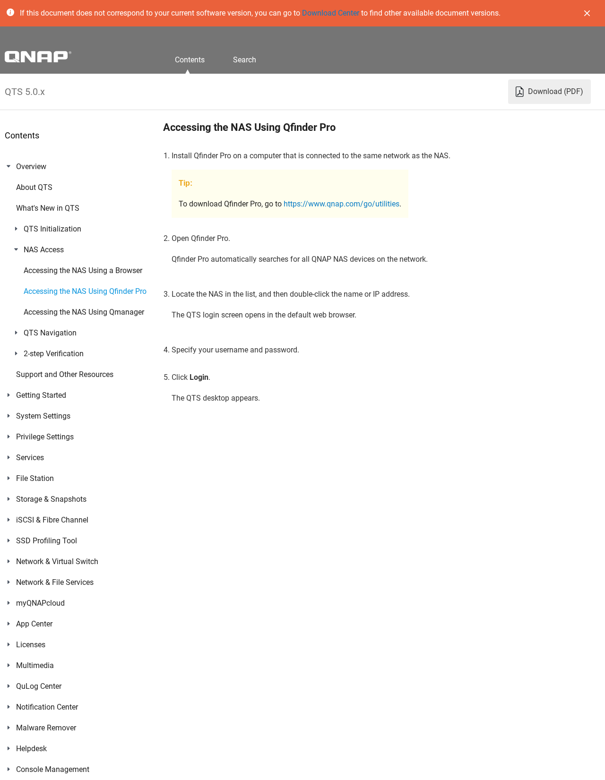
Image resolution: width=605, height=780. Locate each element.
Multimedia (35, 665)
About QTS (34, 187)
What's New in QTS (47, 208)
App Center (34, 623)
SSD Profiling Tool (46, 540)
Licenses (30, 644)
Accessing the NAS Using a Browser (83, 270)
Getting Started (41, 395)
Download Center (330, 13)
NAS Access (44, 249)
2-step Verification (54, 353)
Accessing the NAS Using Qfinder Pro (85, 291)
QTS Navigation (50, 332)
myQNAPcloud (40, 603)
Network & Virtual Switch (57, 561)
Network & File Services (55, 582)
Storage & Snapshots (51, 499)
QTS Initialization (52, 228)
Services (30, 457)
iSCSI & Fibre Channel (52, 519)
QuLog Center (38, 686)
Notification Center (47, 707)
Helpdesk (31, 748)
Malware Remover (46, 727)
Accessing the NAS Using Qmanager (84, 312)
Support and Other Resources (64, 374)
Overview (31, 166)
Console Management (52, 769)
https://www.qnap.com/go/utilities (341, 203)
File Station (35, 478)
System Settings (43, 415)
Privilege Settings (45, 436)
